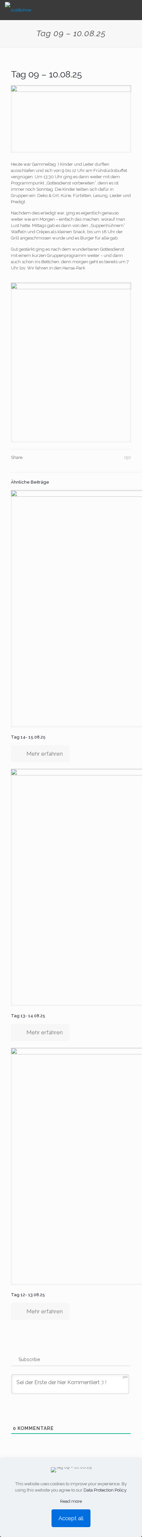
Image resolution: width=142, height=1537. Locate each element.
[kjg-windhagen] (18, 10)
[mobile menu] (133, 9)
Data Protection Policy (105, 1490)
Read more (71, 1501)
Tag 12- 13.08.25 (28, 1294)
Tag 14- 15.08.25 (28, 737)
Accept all (71, 1518)
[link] (71, 362)
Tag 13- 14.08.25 (28, 1015)
